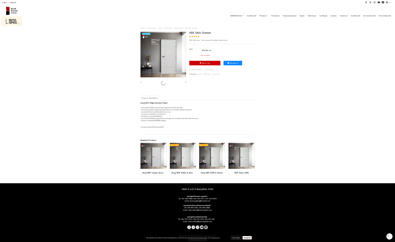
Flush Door (216, 74)
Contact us (344, 16)
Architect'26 (251, 16)
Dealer (302, 16)
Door (200, 74)
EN (389, 2)
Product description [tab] (150, 98)
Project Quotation (289, 16)
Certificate (323, 16)
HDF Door (207, 74)
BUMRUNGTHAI (236, 16)
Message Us (233, 63)
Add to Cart (205, 63)
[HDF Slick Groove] (163, 55)
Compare (210, 69)
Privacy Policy (203, 238)
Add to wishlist (196, 69)
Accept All (247, 238)
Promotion (275, 16)
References (312, 16)
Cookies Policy (215, 238)
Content (333, 16)
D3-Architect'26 (385, 16)
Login (4, 2)
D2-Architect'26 (369, 16)
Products (263, 16)
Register (13, 2)
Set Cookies (236, 238)
